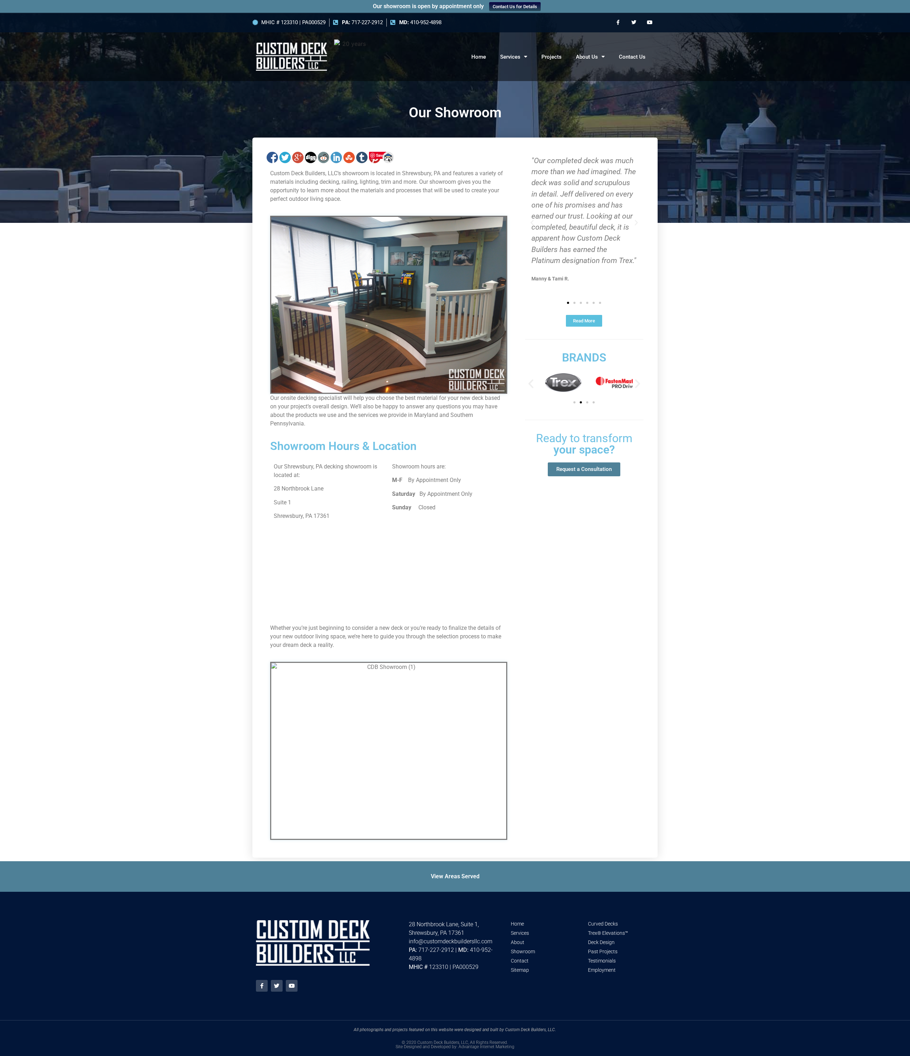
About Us (587, 57)
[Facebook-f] (618, 23)
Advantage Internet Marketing (486, 1046)
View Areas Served (455, 876)
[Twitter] (634, 23)
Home (478, 57)
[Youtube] (650, 23)
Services (510, 57)
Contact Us (632, 57)
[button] (532, 222)
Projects (551, 57)
